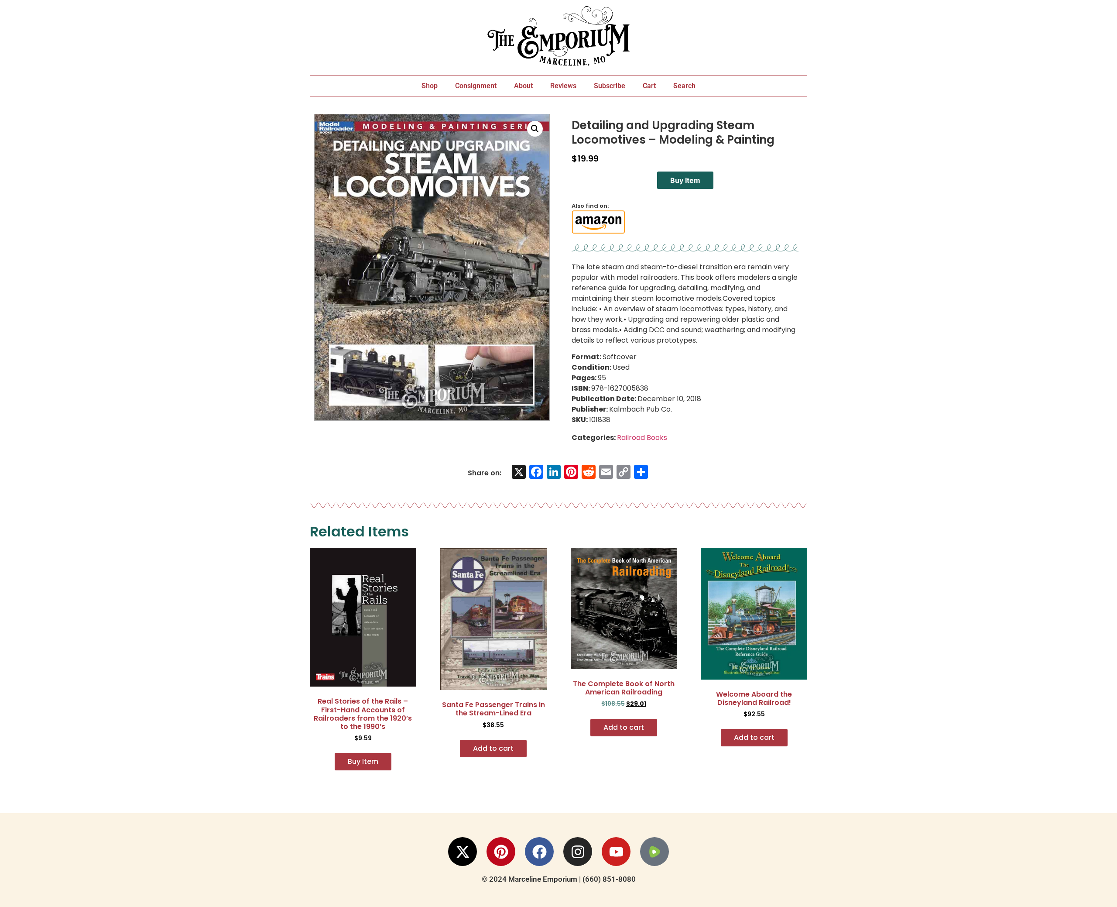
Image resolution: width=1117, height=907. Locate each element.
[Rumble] (654, 851)
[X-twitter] (462, 851)
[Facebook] (539, 851)
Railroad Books (642, 438)
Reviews (563, 86)
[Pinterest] (501, 851)
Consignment (476, 86)
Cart (649, 86)
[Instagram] (577, 851)
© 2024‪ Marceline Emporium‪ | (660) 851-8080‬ (559, 879)
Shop (429, 86)
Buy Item (685, 180)
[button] (535, 129)
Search (684, 86)
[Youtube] (616, 851)
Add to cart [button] (493, 748)
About (523, 86)
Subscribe (609, 86)
